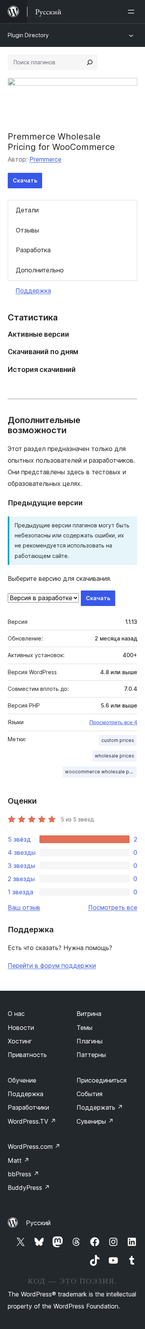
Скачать (25, 180)
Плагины (89, 1041)
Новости (21, 1027)
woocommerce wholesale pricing (100, 772)
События (89, 1094)
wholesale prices (114, 756)
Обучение (22, 1080)
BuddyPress (29, 1187)
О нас (16, 1013)
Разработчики (28, 1107)
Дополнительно (40, 270)
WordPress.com (34, 1146)
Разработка (33, 250)
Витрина (89, 1013)
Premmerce (45, 159)
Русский (38, 1223)
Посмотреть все (112, 907)
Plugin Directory (28, 35)
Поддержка (33, 290)
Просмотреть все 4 (113, 722)
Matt (18, 1160)
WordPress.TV (32, 1121)
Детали (27, 210)
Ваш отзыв (24, 907)
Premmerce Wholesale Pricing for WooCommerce (61, 141)
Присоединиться (101, 1080)
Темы (84, 1027)
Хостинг (20, 1041)
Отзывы (27, 230)
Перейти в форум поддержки (52, 965)
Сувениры (95, 1121)
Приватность (27, 1055)
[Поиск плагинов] (89, 62)
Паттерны (91, 1055)
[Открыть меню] (132, 11)
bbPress (23, 1174)
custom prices (117, 740)
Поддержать (100, 1107)
